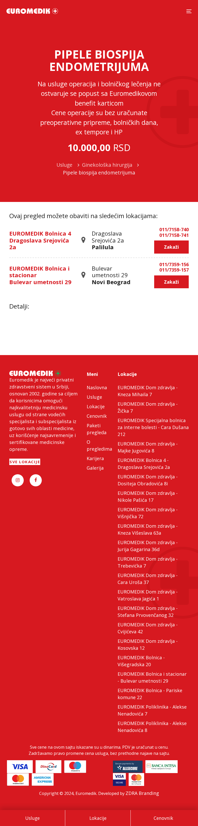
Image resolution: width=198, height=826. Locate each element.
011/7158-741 (174, 235)
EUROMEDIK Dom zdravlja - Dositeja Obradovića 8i (148, 480)
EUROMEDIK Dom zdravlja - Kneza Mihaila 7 (148, 390)
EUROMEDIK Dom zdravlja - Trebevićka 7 (148, 562)
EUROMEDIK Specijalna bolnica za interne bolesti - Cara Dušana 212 (153, 427)
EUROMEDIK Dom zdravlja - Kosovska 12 (148, 644)
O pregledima (99, 445)
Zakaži (171, 247)
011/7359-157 (174, 270)
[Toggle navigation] (189, 11)
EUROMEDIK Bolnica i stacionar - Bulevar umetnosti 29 (152, 677)
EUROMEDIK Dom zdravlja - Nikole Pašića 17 (148, 496)
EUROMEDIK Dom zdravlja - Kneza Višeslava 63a (148, 529)
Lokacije (97, 818)
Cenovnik (163, 818)
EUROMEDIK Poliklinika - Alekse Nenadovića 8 (152, 726)
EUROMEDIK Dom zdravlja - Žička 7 (148, 407)
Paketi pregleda (96, 428)
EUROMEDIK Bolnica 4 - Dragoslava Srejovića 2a (144, 463)
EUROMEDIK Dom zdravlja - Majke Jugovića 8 (148, 447)
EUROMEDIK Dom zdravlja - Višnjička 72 (148, 512)
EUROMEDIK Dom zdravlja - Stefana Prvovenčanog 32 (148, 611)
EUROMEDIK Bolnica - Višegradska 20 (141, 660)
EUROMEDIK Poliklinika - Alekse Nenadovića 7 (152, 710)
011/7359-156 (174, 264)
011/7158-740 (174, 230)
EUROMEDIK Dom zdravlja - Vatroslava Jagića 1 (148, 595)
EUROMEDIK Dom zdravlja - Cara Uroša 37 (148, 578)
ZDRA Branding (142, 793)
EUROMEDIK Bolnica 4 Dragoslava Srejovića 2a (40, 240)
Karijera (95, 458)
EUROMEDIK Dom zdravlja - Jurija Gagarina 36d (148, 545)
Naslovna (97, 387)
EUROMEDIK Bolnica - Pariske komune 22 (150, 693)
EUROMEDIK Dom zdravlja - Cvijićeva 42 (148, 628)
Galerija (95, 468)
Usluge (32, 818)
